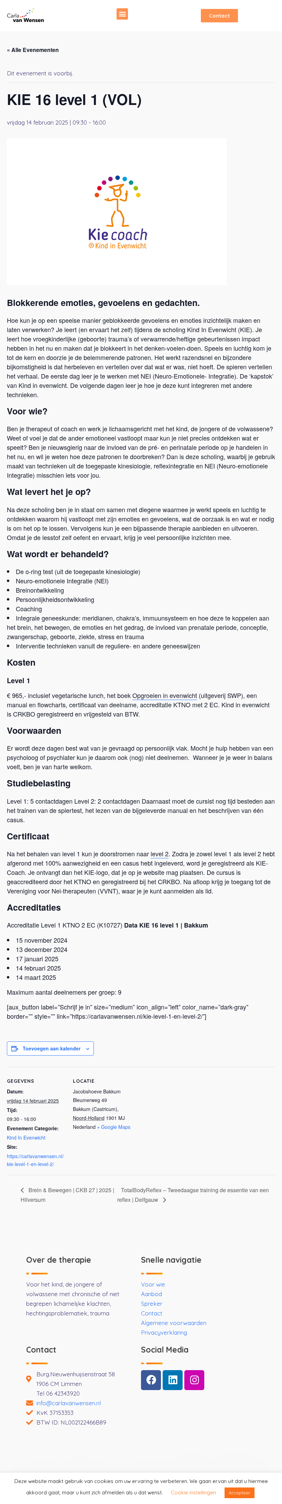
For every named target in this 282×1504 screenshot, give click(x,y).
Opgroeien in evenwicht (164, 695)
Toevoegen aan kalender (51, 1048)
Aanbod (151, 1294)
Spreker (151, 1303)
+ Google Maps (113, 1126)
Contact (151, 1313)
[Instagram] (194, 1380)
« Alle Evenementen (33, 50)
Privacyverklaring (164, 1332)
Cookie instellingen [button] (193, 1492)
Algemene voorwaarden (173, 1322)
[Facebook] (151, 1380)
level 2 (160, 853)
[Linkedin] (173, 1380)
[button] (122, 14)
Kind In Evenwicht (26, 1137)
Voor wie (153, 1284)
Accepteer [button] (239, 1492)
